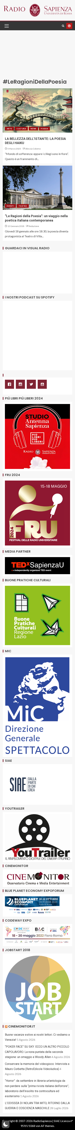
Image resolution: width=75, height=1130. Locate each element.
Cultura (21, 129)
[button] (6, 25)
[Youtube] (43, 384)
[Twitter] (32, 384)
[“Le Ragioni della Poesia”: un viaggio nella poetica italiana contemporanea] (37, 188)
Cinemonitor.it (21, 1026)
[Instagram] (21, 384)
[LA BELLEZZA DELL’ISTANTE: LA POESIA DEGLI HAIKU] (37, 110)
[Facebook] (10, 384)
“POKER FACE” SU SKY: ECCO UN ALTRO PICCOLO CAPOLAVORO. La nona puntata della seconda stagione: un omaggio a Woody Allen (37, 1052)
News (33, 129)
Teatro (23, 206)
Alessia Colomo (33, 148)
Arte (9, 129)
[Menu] (6, 25)
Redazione (34, 226)
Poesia (44, 129)
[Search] (63, 25)
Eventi (10, 206)
